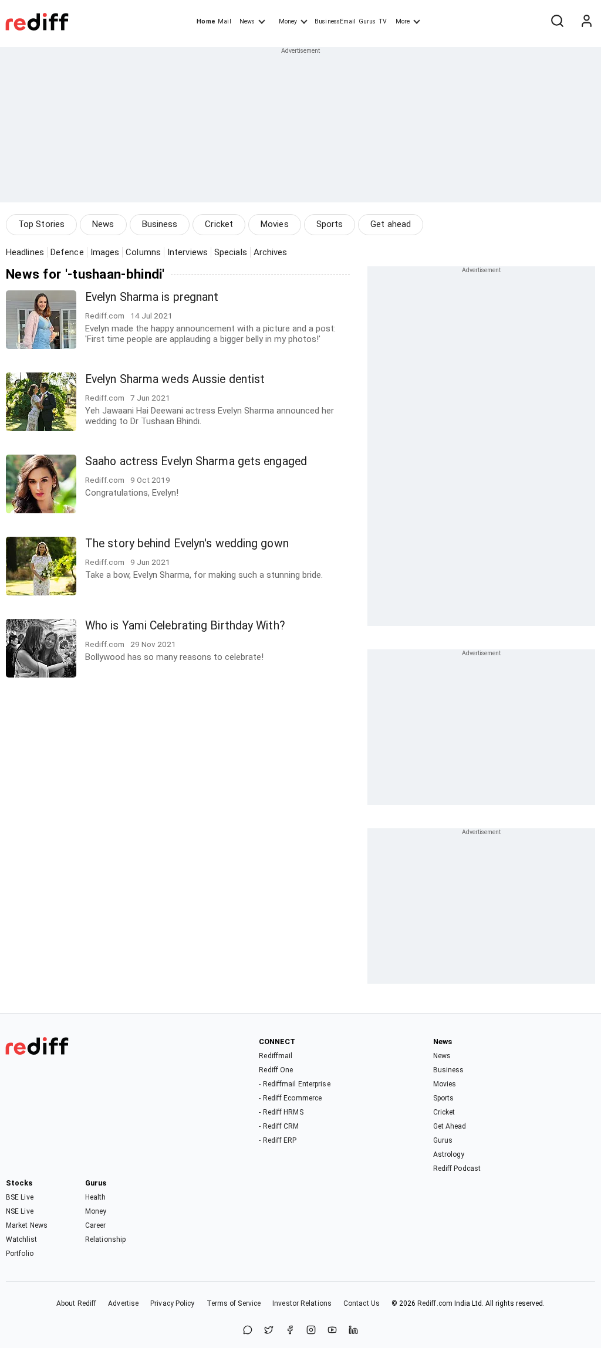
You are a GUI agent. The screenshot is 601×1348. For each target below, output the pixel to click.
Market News (27, 1225)
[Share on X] (269, 1330)
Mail (224, 21)
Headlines (25, 252)
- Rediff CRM (279, 1126)
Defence (67, 252)
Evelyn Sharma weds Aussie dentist (175, 379)
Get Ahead (450, 1126)
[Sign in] (586, 21)
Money (288, 21)
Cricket (219, 224)
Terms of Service (234, 1303)
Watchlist (21, 1239)
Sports (329, 224)
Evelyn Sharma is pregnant (152, 297)
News (247, 21)
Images (105, 252)
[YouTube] (332, 1330)
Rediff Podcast (457, 1168)
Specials (230, 252)
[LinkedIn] (353, 1330)
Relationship (105, 1239)
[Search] (557, 21)
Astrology (449, 1154)
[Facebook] (290, 1330)
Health (95, 1197)
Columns (143, 252)
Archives (271, 252)
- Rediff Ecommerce (290, 1098)
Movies (275, 224)
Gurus (367, 21)
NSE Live (19, 1211)
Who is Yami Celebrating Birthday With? (185, 625)
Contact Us (361, 1303)
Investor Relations (302, 1303)
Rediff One (276, 1070)
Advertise (123, 1303)
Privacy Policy (172, 1303)
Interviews (187, 252)
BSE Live (19, 1197)
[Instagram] (311, 1330)
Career (95, 1225)
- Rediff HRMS (281, 1112)
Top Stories (41, 224)
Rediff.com (435, 1303)
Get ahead (390, 224)
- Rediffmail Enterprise (294, 1084)
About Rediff (76, 1303)
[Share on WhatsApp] (247, 1330)
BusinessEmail (335, 21)
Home (206, 21)
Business (160, 224)
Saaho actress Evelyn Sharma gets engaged (196, 461)
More (403, 21)
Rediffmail (275, 1056)
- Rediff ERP (277, 1140)
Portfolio (19, 1253)
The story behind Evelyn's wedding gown (187, 543)
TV (383, 21)
